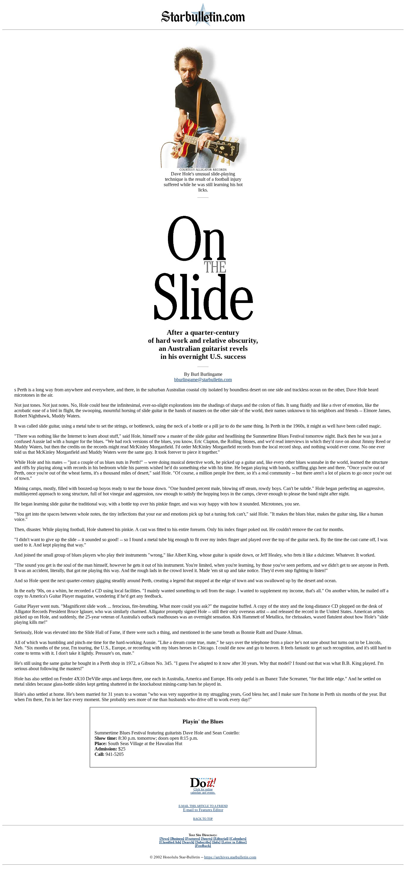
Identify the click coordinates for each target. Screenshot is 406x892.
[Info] (216, 842)
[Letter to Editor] (234, 842)
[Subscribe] (203, 842)
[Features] (192, 838)
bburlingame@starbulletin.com (203, 379)
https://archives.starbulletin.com (230, 857)
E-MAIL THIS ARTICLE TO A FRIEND (203, 806)
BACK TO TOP (203, 818)
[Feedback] (203, 845)
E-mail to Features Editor (203, 810)
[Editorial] (221, 838)
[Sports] (207, 838)
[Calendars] (237, 838)
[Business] (177, 838)
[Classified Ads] (170, 842)
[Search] (188, 842)
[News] (164, 838)
